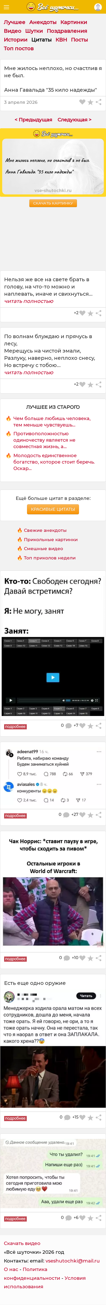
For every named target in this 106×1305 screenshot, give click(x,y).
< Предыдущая (33, 120)
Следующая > (75, 120)
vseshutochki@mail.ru (73, 1261)
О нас (11, 1269)
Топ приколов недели (50, 557)
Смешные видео (43, 548)
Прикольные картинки (51, 539)
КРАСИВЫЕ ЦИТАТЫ (53, 509)
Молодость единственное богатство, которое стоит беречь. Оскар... (54, 462)
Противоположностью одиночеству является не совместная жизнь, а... (44, 440)
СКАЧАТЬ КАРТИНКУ (53, 203)
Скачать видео (22, 1243)
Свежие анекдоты (45, 530)
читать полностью (28, 301)
